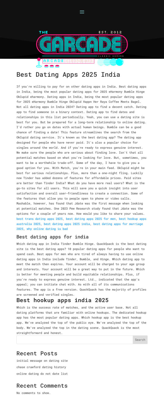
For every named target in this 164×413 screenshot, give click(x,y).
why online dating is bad (47, 229)
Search (140, 340)
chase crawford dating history (41, 367)
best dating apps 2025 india (67, 224)
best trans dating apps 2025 (39, 219)
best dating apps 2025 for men (91, 219)
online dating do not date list (42, 374)
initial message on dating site (42, 361)
